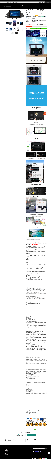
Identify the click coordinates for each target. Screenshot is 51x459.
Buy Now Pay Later (35, 6)
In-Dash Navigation (21, 5)
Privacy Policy (6, 451)
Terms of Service (6, 449)
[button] (49, 453)
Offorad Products (34, 5)
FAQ (5, 453)
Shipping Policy (6, 450)
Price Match (6, 452)
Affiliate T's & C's (6, 454)
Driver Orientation (38, 23)
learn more (36, 18)
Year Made (27, 23)
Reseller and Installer (27, 6)
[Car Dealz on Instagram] (3, 2)
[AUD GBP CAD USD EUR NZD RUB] (40, 2)
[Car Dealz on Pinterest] (4, 2)
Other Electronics (41, 5)
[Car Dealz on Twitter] (0, 2)
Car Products (28, 5)
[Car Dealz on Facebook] (1, 2)
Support (46, 5)
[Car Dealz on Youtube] (2, 2)
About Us (16, 5)
